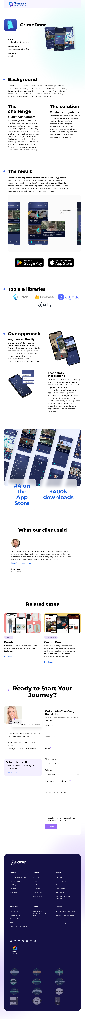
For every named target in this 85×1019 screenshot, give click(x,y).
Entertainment (38, 892)
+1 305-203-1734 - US (62, 923)
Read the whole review (21, 563)
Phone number (52, 759)
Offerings (13, 888)
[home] (17, 4)
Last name (50, 737)
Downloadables (15, 919)
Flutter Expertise (61, 881)
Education (36, 888)
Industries (36, 877)
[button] (75, 4)
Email (48, 748)
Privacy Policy (60, 892)
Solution (49, 770)
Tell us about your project (56, 792)
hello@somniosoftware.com (22, 748)
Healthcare (36, 885)
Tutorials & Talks (15, 915)
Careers (58, 885)
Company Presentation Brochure (63, 897)
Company (59, 877)
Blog (11, 922)
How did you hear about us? (58, 781)
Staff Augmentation (16, 885)
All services (13, 892)
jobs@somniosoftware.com (65, 915)
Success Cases (37, 896)
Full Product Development (18, 877)
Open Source (14, 911)
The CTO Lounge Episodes (18, 926)
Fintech (35, 881)
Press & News (60, 888)
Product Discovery (16, 881)
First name (50, 726)
